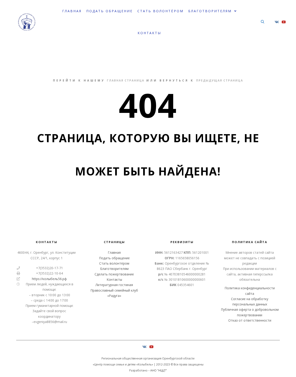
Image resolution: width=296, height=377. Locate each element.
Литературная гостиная (114, 285)
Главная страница (125, 80)
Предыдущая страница (219, 80)
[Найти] (262, 22)
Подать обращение (114, 258)
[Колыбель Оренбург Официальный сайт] (26, 22)
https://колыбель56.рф (49, 279)
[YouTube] (284, 22)
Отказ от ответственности (249, 320)
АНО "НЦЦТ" (158, 370)
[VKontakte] (277, 22)
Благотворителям (114, 268)
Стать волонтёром (114, 263)
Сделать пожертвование (114, 274)
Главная (114, 252)
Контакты (114, 279)
